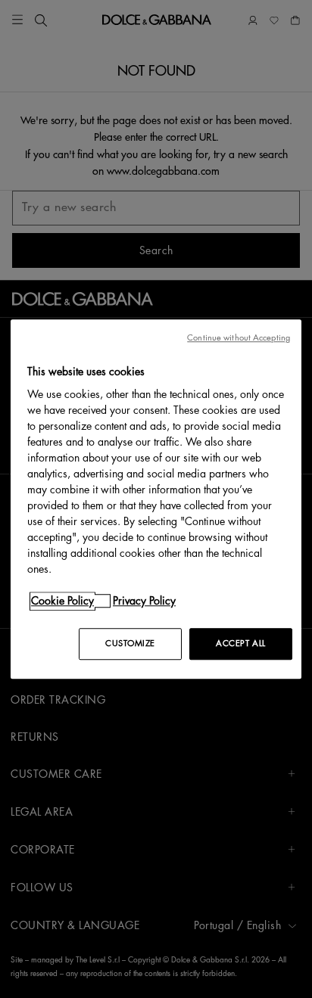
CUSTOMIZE (130, 643)
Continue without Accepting (238, 338)
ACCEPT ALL (241, 643)
